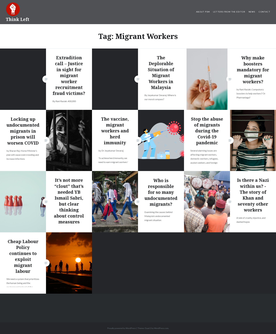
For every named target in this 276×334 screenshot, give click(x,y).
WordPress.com (161, 328)
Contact (264, 11)
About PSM (203, 11)
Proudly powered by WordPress (121, 328)
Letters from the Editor (229, 11)
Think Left (17, 19)
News (252, 11)
